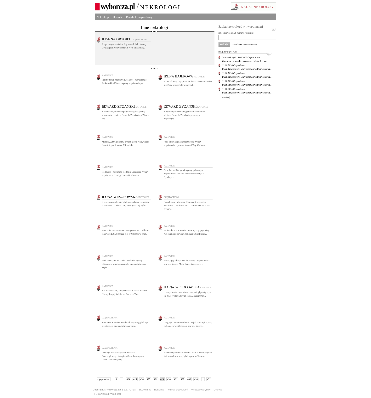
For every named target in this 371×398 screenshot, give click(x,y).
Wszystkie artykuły (200, 389)
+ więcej (226, 96)
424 (128, 379)
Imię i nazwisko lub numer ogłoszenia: (236, 32)
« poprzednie (103, 379)
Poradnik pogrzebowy (139, 17)
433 (189, 379)
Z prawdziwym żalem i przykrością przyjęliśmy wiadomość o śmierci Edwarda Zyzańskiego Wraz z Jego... (125, 115)
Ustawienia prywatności (108, 394)
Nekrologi (103, 17)
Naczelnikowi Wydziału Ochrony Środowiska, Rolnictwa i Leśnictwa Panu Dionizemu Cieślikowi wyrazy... (187, 205)
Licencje (218, 389)
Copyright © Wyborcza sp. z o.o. (110, 389)
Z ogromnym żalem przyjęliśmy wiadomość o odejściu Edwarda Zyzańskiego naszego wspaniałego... (184, 115)
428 (155, 379)
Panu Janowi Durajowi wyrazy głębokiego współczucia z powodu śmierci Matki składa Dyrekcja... (184, 173)
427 (148, 379)
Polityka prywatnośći (177, 389)
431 (175, 379)
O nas (132, 389)
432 (182, 379)
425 (135, 379)
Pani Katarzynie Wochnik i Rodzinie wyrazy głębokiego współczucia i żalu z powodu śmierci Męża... (124, 264)
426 (142, 379)
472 (209, 379)
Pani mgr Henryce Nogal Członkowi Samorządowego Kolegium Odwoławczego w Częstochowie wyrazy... (123, 356)
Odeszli (117, 17)
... (121, 379)
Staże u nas (145, 389)
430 (169, 379)
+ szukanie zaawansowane (244, 43)
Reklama (159, 389)
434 (196, 379)
